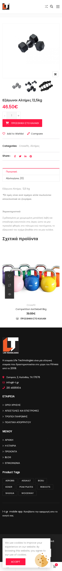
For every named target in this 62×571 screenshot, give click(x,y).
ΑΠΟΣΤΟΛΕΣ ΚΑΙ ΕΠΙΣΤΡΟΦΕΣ (22, 410)
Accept (15, 561)
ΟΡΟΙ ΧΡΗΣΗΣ (13, 405)
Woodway (27, 493)
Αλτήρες (35, 146)
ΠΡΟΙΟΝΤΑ (11, 451)
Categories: (9, 146)
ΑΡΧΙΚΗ (9, 440)
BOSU (41, 480)
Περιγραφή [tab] (11, 171)
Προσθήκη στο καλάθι (25, 123)
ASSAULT (26, 480)
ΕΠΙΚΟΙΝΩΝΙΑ (12, 463)
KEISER (8, 486)
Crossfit (24, 146)
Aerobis (9, 480)
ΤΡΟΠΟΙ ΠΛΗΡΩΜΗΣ (16, 416)
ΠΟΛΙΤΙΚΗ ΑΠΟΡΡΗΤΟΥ (18, 422)
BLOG (8, 457)
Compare (37, 133)
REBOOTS (45, 486)
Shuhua (9, 493)
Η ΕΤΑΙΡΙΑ (10, 445)
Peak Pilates (26, 486)
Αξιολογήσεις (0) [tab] (15, 178)
